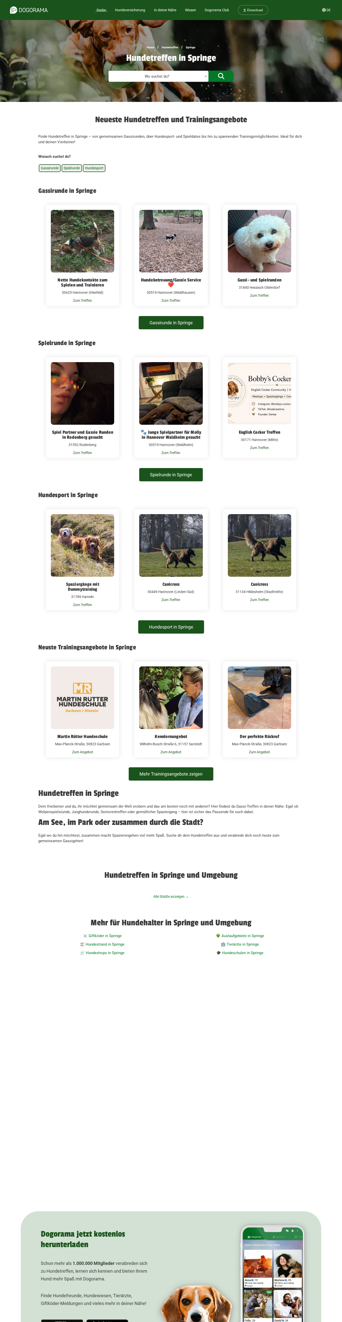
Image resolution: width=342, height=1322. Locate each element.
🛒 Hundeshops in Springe (102, 953)
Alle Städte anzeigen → (171, 897)
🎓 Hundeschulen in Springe (239, 953)
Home (150, 47)
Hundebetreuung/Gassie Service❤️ (171, 282)
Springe (190, 47)
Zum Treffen (82, 301)
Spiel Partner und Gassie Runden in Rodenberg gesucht (82, 434)
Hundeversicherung (130, 10)
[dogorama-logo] (29, 10)
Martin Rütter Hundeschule (82, 736)
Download (254, 10)
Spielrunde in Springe (171, 474)
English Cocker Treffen (259, 432)
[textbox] (158, 76)
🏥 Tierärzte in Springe (240, 944)
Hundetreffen (170, 47)
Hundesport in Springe (171, 627)
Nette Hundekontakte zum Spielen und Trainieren (82, 282)
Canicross (171, 584)
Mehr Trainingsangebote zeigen (171, 774)
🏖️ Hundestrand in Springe (102, 944)
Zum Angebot (82, 752)
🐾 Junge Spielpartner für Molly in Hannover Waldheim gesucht (170, 434)
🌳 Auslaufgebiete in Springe (240, 936)
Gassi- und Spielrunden (259, 280)
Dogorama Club (217, 10)
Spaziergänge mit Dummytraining (82, 586)
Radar (101, 10)
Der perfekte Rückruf (259, 736)
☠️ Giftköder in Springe (102, 936)
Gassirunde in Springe (171, 322)
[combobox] (158, 76)
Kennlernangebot (171, 736)
